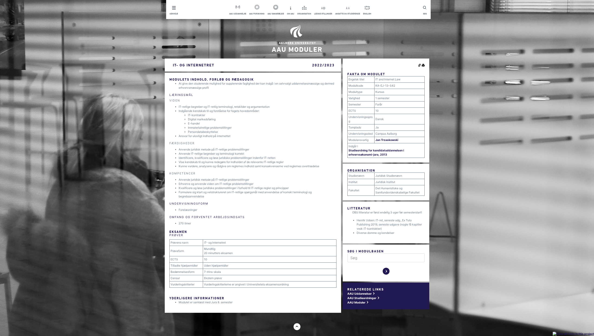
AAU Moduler (358, 302)
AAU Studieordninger (363, 298)
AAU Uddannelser (361, 293)
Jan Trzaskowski (386, 140)
